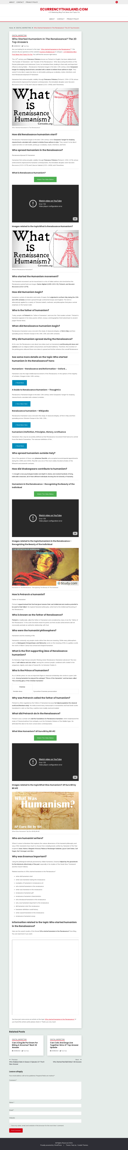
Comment (13, 1080)
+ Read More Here (21, 425)
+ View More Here (21, 404)
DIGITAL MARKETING (19, 35)
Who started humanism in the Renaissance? (56, 49)
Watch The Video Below (45, 179)
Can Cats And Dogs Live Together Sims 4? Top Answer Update (64, 1045)
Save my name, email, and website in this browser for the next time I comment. (37, 1125)
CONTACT (20, 2)
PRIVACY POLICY (32, 2)
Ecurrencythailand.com (64, 9)
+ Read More (19, 383)
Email (11, 1110)
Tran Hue (26, 46)
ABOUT (12, 2)
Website (12, 1118)
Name (11, 1102)
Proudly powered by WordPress (51, 1145)
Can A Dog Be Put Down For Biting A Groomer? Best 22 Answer (25, 1045)
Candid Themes (82, 1145)
